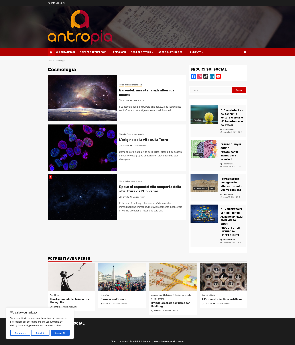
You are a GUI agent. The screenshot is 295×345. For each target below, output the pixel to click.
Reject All (40, 333)
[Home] (51, 52)
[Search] (245, 52)
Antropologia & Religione (161, 295)
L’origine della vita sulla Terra (143, 140)
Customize (20, 333)
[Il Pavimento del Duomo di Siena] (223, 277)
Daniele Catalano (223, 304)
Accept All (60, 333)
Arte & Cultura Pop (170, 52)
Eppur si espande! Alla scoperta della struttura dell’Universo (150, 189)
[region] (40, 323)
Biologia (122, 134)
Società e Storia (141, 52)
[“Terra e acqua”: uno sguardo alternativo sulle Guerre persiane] (204, 183)
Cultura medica (65, 52)
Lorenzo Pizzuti (139, 100)
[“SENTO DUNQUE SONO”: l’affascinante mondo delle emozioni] (204, 149)
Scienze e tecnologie (93, 52)
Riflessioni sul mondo (182, 295)
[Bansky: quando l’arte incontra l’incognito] (71, 277)
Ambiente (195, 52)
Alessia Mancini (120, 304)
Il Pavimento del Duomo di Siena (222, 299)
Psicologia (119, 52)
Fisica (121, 85)
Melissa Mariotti (171, 311)
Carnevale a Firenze (113, 299)
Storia (212, 188)
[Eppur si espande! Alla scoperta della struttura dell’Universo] (82, 197)
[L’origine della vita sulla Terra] (82, 147)
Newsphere (160, 341)
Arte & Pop (54, 295)
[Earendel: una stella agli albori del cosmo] (82, 98)
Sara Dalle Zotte (70, 307)
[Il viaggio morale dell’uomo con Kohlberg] (173, 277)
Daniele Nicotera (139, 146)
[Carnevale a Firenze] (122, 277)
